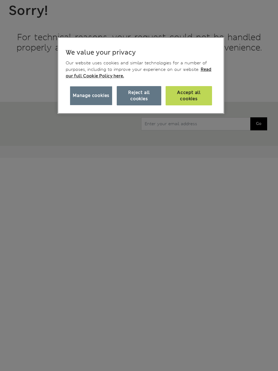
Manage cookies (91, 95)
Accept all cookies (189, 95)
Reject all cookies (139, 95)
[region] (141, 75)
